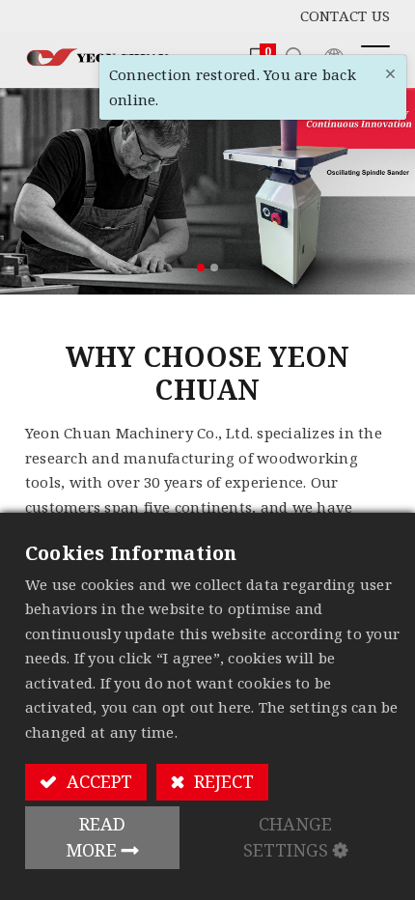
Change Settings (287, 836)
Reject (221, 781)
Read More (96, 836)
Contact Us (345, 15)
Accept (97, 781)
